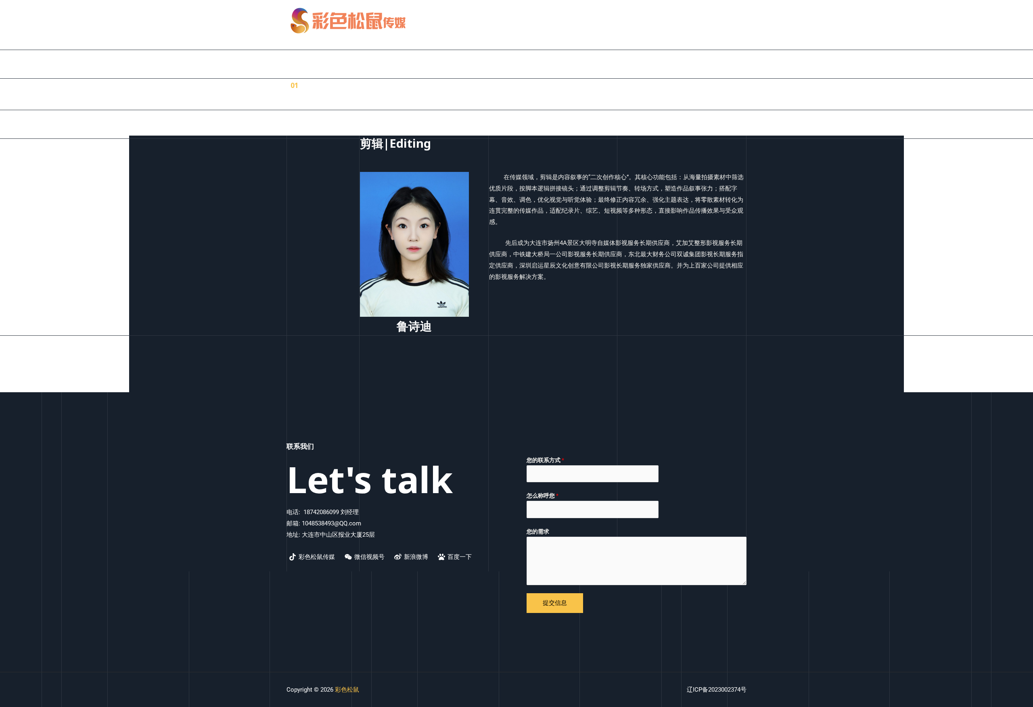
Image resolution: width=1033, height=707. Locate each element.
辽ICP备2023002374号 (717, 689)
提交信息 (555, 603)
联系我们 (728, 20)
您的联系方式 (545, 460)
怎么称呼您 (542, 495)
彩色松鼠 (347, 689)
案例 (662, 20)
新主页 (610, 20)
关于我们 (692, 20)
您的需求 (538, 531)
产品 (638, 20)
